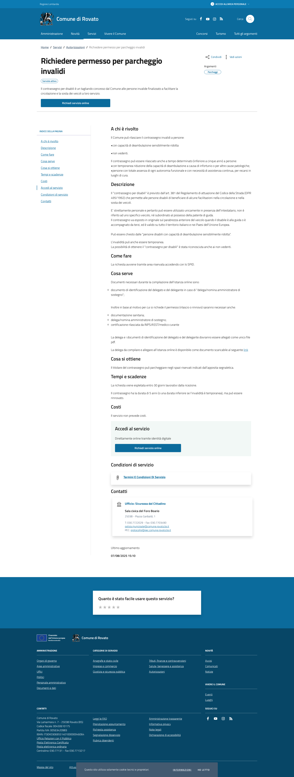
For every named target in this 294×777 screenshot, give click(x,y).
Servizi (57, 47)
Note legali (155, 729)
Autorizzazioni (75, 47)
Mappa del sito (45, 767)
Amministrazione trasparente (165, 719)
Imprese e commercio (105, 666)
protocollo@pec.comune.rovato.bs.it (151, 530)
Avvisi (208, 661)
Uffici (39, 672)
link (246, 350)
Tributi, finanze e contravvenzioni (167, 661)
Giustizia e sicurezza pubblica (109, 672)
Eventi (209, 694)
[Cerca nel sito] (250, 19)
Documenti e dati (46, 688)
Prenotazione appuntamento (109, 724)
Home (45, 47)
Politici (40, 677)
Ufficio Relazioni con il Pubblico (54, 738)
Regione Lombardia (49, 4)
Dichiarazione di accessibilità (165, 735)
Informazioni (182, 770)
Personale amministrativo (51, 682)
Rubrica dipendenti (103, 740)
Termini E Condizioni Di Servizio (145, 477)
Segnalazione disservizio (106, 735)
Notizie (209, 672)
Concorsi (202, 33)
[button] (230, 4)
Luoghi (209, 700)
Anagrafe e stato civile (105, 661)
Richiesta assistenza (104, 729)
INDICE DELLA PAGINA (50, 131)
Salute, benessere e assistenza (166, 666)
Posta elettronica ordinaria (52, 746)
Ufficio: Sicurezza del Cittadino (145, 503)
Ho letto (204, 770)
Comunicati (211, 666)
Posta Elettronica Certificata (53, 742)
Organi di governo (47, 661)
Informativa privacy (160, 724)
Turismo (221, 33)
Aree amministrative (48, 666)
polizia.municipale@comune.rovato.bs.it (147, 526)
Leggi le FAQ (100, 719)
